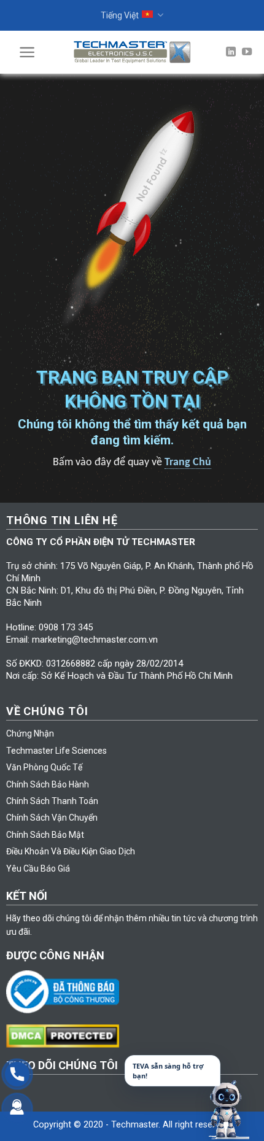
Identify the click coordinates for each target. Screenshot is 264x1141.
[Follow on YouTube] (247, 52)
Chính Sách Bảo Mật (45, 835)
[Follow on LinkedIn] (231, 52)
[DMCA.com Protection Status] (66, 1035)
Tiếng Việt (120, 15)
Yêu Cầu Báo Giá (38, 868)
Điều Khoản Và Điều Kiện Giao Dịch (70, 851)
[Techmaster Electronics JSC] (132, 52)
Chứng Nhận (30, 733)
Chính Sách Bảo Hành (47, 784)
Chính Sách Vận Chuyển (52, 817)
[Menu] (27, 52)
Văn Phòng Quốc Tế (44, 767)
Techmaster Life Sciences (56, 751)
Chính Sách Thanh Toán (52, 801)
